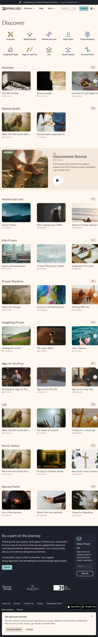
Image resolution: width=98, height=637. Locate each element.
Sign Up (85, 573)
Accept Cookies (14, 629)
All (93, 67)
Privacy (17, 603)
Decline (29, 629)
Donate (84, 8)
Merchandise (7, 610)
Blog (41, 8)
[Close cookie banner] (92, 616)
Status (19, 610)
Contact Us (29, 603)
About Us (6, 603)
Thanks (40, 603)
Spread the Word (54, 603)
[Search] (74, 8)
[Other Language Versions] (92, 8)
